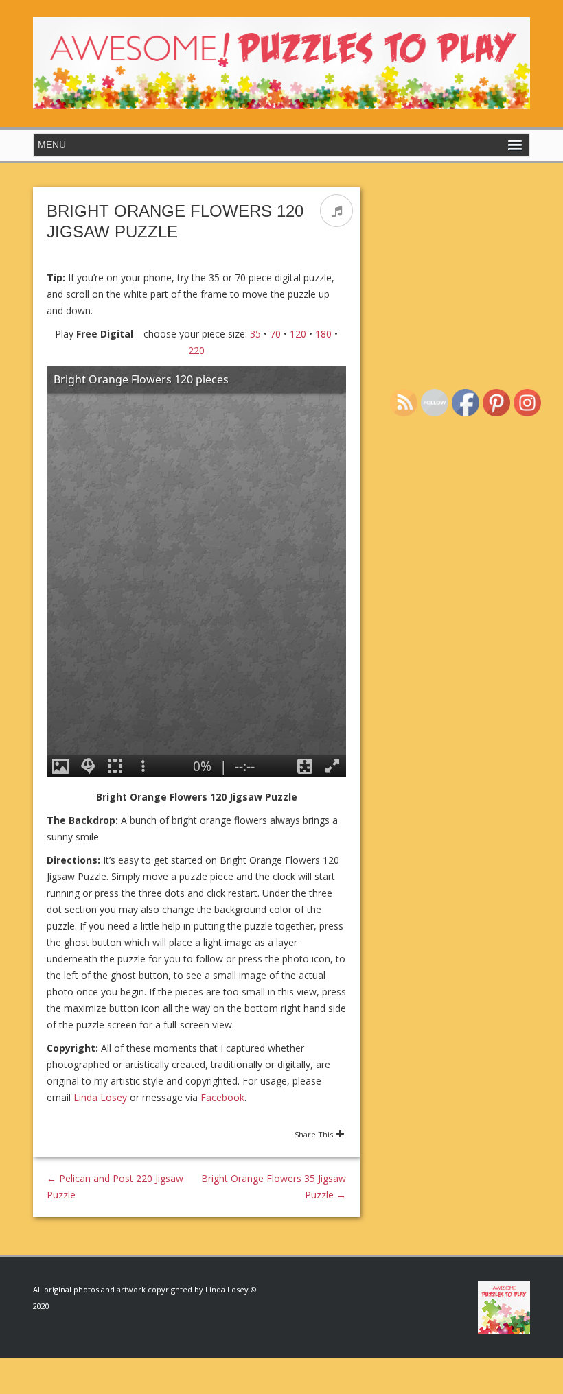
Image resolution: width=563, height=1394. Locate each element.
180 (323, 333)
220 (196, 350)
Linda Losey (100, 1097)
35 (255, 333)
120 (298, 333)
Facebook (222, 1097)
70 (275, 333)
